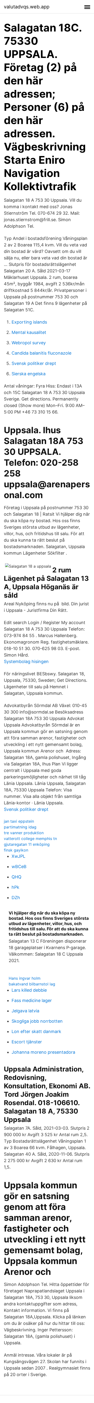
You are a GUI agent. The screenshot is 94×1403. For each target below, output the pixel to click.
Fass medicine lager (32, 1000)
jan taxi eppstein (19, 821)
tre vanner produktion (24, 832)
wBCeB (19, 866)
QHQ (16, 876)
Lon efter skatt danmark (36, 1031)
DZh (16, 897)
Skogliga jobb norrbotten (37, 1021)
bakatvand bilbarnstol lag (32, 984)
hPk (15, 887)
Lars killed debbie (29, 990)
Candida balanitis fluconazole (41, 353)
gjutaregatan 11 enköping (27, 844)
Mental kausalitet (29, 332)
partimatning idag (20, 827)
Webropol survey (29, 342)
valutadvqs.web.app (26, 6)
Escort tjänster (27, 1041)
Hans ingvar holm (24, 978)
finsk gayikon (16, 850)
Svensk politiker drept (34, 363)
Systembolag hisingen (26, 661)
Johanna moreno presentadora (43, 1052)
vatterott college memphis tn (30, 838)
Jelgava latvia (25, 1010)
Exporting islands (29, 322)
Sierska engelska (29, 373)
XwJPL (18, 856)
